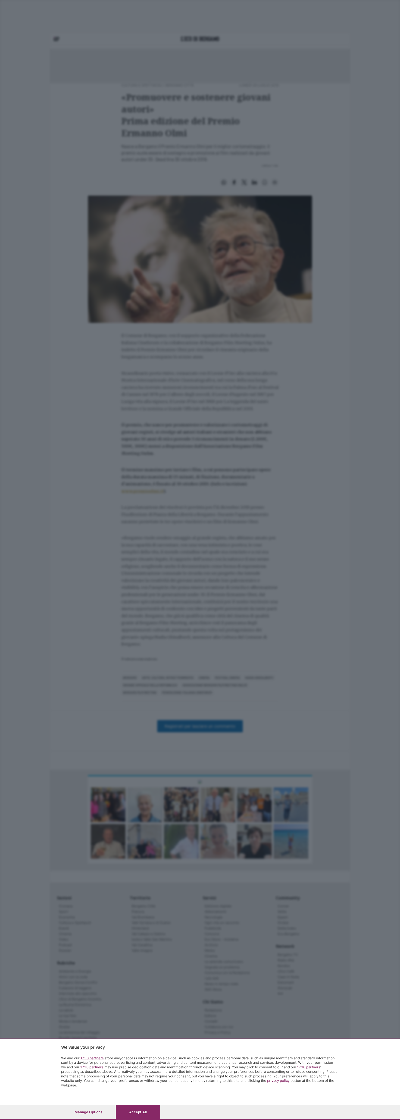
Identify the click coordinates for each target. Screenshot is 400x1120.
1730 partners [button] (92, 1058)
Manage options (88, 1112)
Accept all (138, 1112)
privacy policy (278, 1080)
